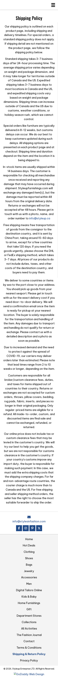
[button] (19, 528)
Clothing (29, 552)
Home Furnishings (29, 603)
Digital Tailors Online (29, 590)
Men (29, 583)
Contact (29, 641)
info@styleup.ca (39, 218)
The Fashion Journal (29, 635)
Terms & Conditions (29, 647)
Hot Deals (29, 545)
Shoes (29, 558)
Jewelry (29, 571)
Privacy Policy (29, 660)
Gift (29, 609)
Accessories (29, 577)
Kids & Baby (29, 596)
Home (29, 539)
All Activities (29, 628)
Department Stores (29, 615)
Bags (29, 564)
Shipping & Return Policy (29, 654)
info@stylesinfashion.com (29, 521)
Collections (29, 622)
